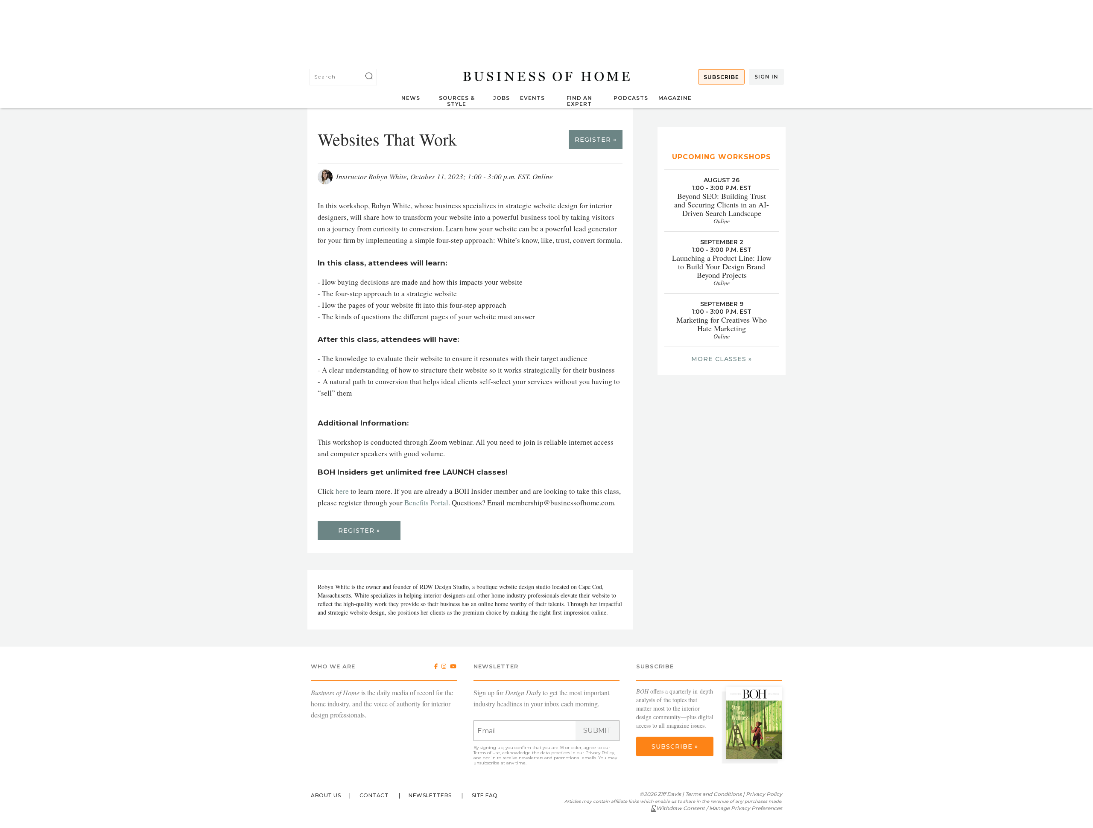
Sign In (766, 76)
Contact (374, 795)
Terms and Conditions (713, 794)
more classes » (721, 359)
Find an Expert (579, 101)
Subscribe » (675, 746)
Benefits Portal (426, 502)
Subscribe (721, 77)
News (410, 98)
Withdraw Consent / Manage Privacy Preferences (719, 808)
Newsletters (430, 795)
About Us (326, 795)
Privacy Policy (599, 752)
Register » (596, 139)
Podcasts (631, 98)
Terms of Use (486, 752)
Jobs (501, 98)
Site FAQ (485, 795)
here (342, 491)
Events (532, 98)
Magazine (675, 98)
